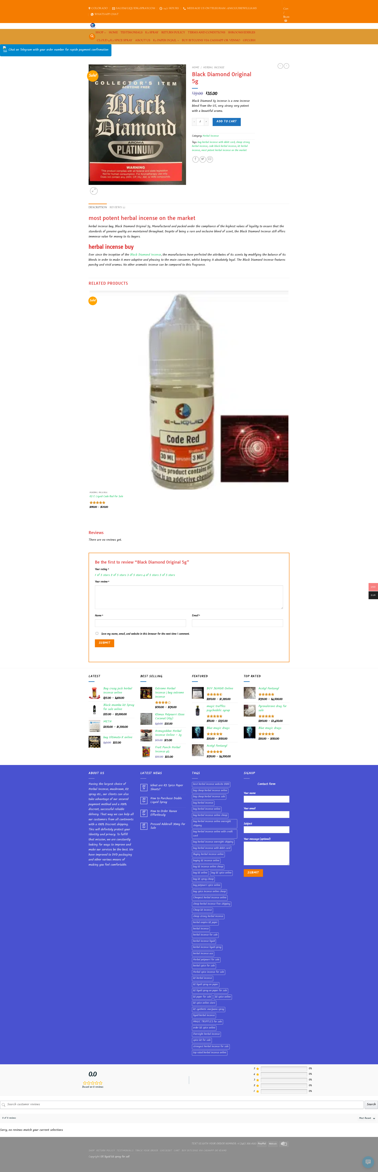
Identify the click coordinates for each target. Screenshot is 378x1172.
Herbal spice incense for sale (208, 972)
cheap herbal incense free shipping (211, 904)
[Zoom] (94, 191)
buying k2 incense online (206, 861)
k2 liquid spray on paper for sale (210, 991)
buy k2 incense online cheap (208, 867)
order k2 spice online (204, 1028)
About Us (142, 40)
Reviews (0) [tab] (117, 207)
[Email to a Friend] (210, 159)
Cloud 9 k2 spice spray (114, 40)
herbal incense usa (203, 954)
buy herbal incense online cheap (210, 815)
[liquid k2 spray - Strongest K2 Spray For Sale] (94, 26)
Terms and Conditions (206, 33)
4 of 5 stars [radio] (151, 575)
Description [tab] (98, 207)
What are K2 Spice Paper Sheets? (166, 787)
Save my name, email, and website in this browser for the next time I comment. (145, 634)
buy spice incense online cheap (209, 892)
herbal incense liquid (204, 941)
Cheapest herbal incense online (209, 898)
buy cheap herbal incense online (210, 791)
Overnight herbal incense (206, 1034)
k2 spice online (223, 997)
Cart (177, 1151)
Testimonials (131, 33)
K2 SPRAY (151, 33)
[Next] (103, 189)
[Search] (92, 36)
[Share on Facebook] (195, 159)
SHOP (99, 33)
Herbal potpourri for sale (206, 960)
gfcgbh (249, 40)
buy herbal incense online (206, 809)
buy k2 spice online (221, 873)
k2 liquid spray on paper (205, 985)
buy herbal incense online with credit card (213, 834)
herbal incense (201, 929)
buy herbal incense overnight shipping (213, 842)
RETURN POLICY (173, 33)
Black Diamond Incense (145, 255)
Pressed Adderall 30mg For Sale (167, 826)
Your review (102, 582)
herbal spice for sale (204, 966)
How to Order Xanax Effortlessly (163, 813)
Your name (250, 793)
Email (196, 616)
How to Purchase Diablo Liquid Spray (166, 800)
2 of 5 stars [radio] (118, 575)
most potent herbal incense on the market (224, 150)
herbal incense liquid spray (207, 947)
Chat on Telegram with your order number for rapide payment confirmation (58, 50)
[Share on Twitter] (202, 159)
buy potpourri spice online (206, 885)
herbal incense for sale (205, 935)
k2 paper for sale (202, 997)
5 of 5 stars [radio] (167, 575)
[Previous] (90, 522)
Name (99, 616)
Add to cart (227, 122)
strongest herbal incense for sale (211, 1047)
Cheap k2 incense (202, 910)
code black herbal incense (222, 146)
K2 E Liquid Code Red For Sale (106, 497)
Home (195, 68)
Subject (248, 824)
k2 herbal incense (202, 978)
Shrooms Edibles (241, 33)
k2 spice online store (204, 1003)
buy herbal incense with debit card (216, 142)
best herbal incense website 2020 (211, 784)
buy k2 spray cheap (203, 879)
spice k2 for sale (202, 1040)
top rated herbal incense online (209, 1053)
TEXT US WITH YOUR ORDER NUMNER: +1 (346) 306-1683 (224, 1144)
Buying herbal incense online (208, 854)
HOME (113, 33)
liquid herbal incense (204, 1015)
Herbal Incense (213, 68)
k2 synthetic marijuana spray (208, 1009)
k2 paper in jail (165, 40)
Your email (249, 809)
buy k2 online (200, 873)
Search (371, 1104)
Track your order (146, 1151)
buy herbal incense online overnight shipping (212, 823)
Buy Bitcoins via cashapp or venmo (211, 40)
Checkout (166, 1151)
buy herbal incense (203, 803)
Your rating (102, 569)
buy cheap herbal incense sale (209, 797)
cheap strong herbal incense (208, 916)
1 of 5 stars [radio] (102, 575)
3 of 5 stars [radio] (135, 575)
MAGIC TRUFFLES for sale (207, 1022)
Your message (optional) (257, 839)
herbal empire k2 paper (205, 922)
